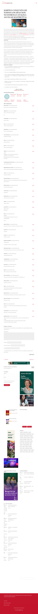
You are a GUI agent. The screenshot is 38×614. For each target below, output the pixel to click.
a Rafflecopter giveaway (19, 90)
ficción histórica (22, 441)
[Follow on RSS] (33, 613)
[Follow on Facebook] (28, 613)
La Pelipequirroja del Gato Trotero (9, 162)
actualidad (21, 432)
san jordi (21, 451)
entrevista (28, 437)
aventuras (29, 432)
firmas (25, 441)
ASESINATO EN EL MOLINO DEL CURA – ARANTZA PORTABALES (13, 538)
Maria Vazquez (6, 105)
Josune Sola (5, 264)
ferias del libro (24, 439)
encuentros (25, 437)
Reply (33, 105)
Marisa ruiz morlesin (7, 298)
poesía (21, 448)
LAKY (5, 145)
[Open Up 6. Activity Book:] (7, 422)
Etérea (5, 213)
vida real (32, 451)
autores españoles (25, 432)
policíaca (24, 448)
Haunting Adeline (11, 549)
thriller (29, 451)
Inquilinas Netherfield (7, 240)
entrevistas (32, 437)
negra (30, 444)
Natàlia (5, 201)
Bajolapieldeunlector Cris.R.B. (8, 167)
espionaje (21, 439)
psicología (31, 448)
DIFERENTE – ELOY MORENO (12, 527)
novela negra (30, 446)
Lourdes (5, 235)
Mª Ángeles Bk (6, 118)
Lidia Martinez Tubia (7, 248)
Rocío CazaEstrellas (7, 275)
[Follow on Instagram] (31, 613)
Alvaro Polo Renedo (7, 134)
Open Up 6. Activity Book (12, 418)
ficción (31, 439)
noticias (23, 446)
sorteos (24, 451)
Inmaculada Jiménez (7, 178)
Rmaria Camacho (6, 185)
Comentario (6, 331)
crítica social (21, 437)
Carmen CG (5, 229)
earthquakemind (6, 259)
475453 (13, 421)
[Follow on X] (29, 613)
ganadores (28, 441)
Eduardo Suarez (6, 196)
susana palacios (6, 310)
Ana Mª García (6, 190)
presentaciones (27, 448)
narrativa (21, 444)
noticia (21, 446)
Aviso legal (5, 600)
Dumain (5, 151)
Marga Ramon (6, 129)
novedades (26, 446)
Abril (4, 286)
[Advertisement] (27, 509)
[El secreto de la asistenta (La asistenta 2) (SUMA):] (7, 413)
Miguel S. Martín (6, 224)
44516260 (13, 413)
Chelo (5, 140)
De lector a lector (26, 34)
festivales (28, 439)
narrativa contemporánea (26, 444)
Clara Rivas (5, 253)
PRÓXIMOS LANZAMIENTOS (12, 531)
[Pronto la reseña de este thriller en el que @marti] (23, 418)
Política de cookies (6, 605)
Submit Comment (32, 354)
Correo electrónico (7, 345)
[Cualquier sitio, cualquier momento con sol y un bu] (30, 414)
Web (4, 348)
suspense (27, 451)
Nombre (5, 342)
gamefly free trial (6, 316)
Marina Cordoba (6, 280)
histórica (31, 441)
